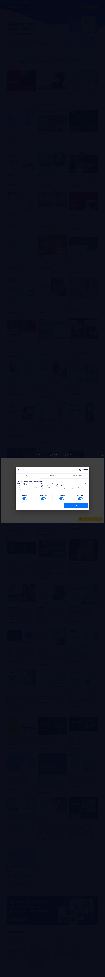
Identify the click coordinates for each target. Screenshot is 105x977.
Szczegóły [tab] (53, 475)
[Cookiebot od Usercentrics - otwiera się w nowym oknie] (80, 470)
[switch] (43, 498)
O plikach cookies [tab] (77, 475)
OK (76, 505)
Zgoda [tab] (28, 476)
